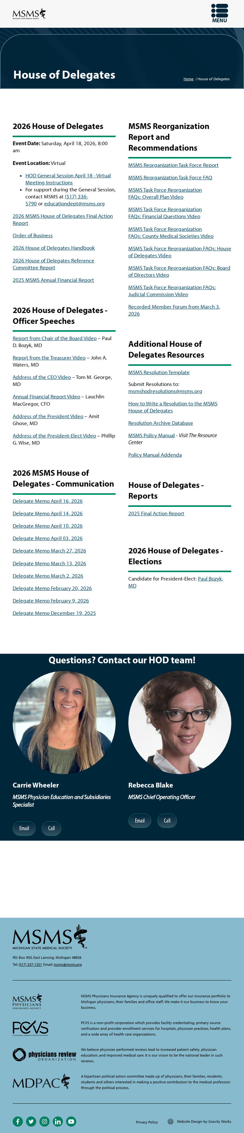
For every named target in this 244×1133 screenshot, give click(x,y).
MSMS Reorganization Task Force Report (173, 165)
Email (24, 828)
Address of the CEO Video (42, 377)
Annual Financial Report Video (46, 396)
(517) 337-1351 (30, 964)
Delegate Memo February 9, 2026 (51, 600)
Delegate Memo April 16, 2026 (48, 501)
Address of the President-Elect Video (54, 435)
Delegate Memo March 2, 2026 (48, 576)
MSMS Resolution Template (159, 372)
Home (188, 79)
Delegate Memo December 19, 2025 (54, 613)
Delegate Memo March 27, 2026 (49, 550)
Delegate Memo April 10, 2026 (48, 526)
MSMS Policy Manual (151, 435)
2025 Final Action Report (156, 513)
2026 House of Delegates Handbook (54, 248)
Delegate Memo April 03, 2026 (48, 538)
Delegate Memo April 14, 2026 (48, 513)
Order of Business (33, 235)
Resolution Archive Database (160, 423)
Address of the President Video (48, 416)
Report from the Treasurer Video (49, 357)
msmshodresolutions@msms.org (165, 391)
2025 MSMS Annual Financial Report (53, 280)
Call (51, 828)
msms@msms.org (68, 964)
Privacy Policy (147, 1122)
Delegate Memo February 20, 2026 (52, 588)
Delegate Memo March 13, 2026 (49, 563)
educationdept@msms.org (74, 203)
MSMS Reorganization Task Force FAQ (170, 177)
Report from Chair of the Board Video (55, 338)
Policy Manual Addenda (155, 455)
